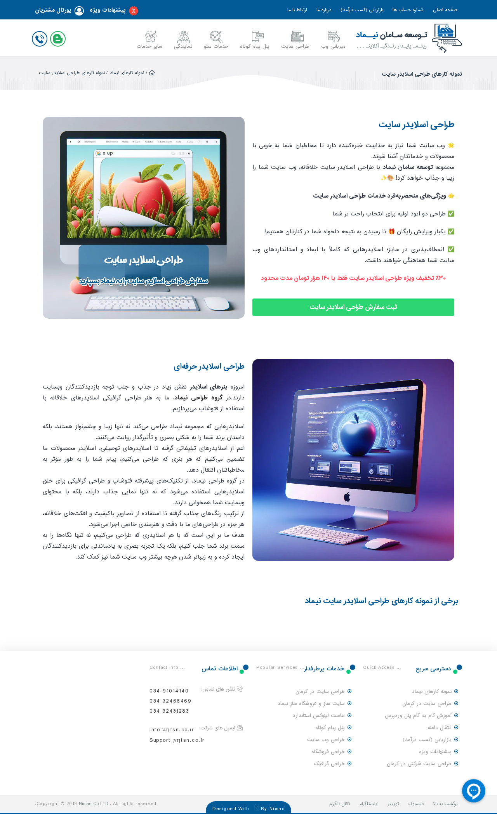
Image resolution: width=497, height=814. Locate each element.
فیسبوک (416, 803)
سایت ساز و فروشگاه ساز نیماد (311, 703)
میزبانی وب (333, 46)
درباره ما (323, 10)
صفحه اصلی (445, 10)
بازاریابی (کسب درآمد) (362, 10)
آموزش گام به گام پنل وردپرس (418, 715)
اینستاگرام (369, 803)
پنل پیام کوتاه (254, 46)
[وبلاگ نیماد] (59, 37)
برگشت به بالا (445, 803)
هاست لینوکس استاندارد (319, 715)
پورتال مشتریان (53, 10)
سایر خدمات (149, 46)
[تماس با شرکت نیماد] (41, 37)
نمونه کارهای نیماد (127, 72)
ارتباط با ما (297, 10)
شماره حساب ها (408, 10)
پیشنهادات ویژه (108, 10)
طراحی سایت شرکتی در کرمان (419, 763)
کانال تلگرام (340, 803)
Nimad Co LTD (93, 803)
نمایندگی (183, 46)
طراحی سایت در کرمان (427, 703)
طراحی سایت (295, 46)
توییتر (393, 803)
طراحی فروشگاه (328, 751)
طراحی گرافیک (329, 763)
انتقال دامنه (439, 727)
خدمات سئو (216, 46)
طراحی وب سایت (326, 739)
